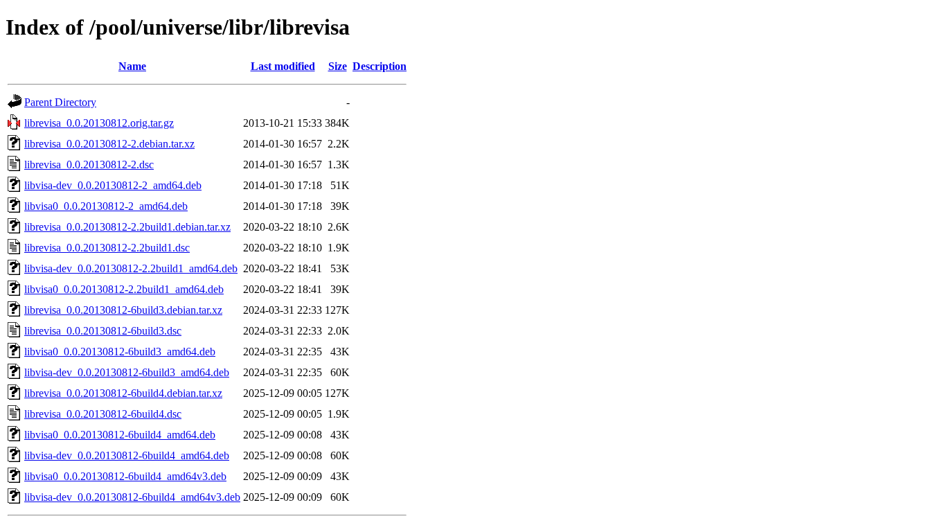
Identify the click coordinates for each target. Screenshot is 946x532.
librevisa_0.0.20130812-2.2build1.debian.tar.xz (127, 227)
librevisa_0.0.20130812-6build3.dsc (102, 331)
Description (379, 66)
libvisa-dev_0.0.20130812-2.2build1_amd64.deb (131, 268)
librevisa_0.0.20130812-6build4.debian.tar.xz (123, 393)
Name (132, 66)
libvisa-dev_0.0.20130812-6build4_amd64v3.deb (132, 497)
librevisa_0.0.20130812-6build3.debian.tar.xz (123, 310)
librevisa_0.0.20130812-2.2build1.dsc (107, 248)
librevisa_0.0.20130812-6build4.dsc (102, 414)
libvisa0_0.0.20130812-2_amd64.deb (106, 206)
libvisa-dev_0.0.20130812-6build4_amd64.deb (126, 455)
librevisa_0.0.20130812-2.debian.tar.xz (109, 144)
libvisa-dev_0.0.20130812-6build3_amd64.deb (126, 372)
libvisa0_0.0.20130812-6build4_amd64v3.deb (125, 476)
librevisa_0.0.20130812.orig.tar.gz (99, 123)
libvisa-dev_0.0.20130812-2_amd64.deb (113, 185)
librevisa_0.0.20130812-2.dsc (89, 164)
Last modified (283, 66)
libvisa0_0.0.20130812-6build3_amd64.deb (119, 351)
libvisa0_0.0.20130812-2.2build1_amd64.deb (124, 289)
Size (337, 66)
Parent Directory (60, 102)
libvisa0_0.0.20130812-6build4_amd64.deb (119, 435)
